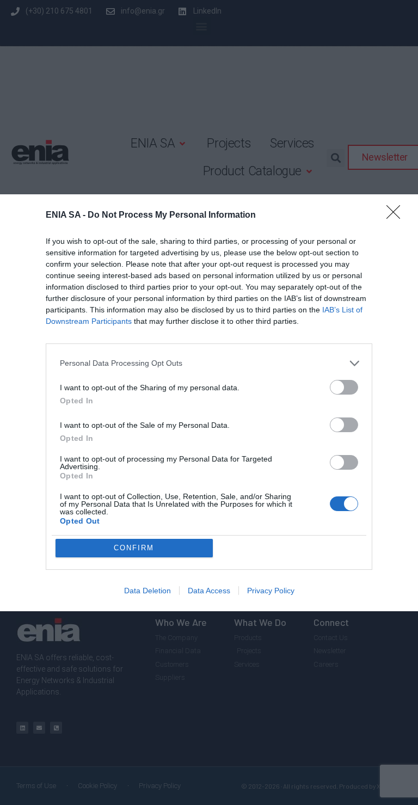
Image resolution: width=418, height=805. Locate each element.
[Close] (396, 215)
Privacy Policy (270, 590)
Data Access (209, 590)
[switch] (344, 387)
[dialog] (209, 402)
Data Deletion (147, 590)
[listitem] (209, 363)
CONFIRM (134, 548)
